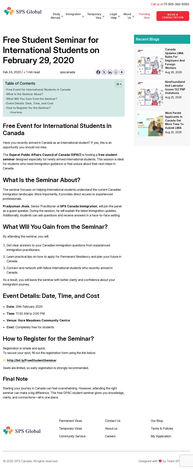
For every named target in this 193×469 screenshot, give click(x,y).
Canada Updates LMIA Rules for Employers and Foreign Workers (175, 59)
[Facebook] (98, 72)
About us (111, 428)
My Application (161, 436)
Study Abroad (55, 15)
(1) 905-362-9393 (176, 4)
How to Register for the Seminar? (28, 107)
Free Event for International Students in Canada (38, 89)
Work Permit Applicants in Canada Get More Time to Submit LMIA (174, 120)
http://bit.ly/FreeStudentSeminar (32, 360)
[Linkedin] (110, 72)
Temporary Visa (94, 15)
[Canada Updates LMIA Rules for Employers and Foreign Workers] (150, 50)
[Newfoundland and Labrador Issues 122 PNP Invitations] (150, 82)
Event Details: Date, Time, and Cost (29, 103)
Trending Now (144, 15)
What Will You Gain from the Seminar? (31, 98)
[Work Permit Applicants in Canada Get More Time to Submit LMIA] (150, 113)
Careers (110, 436)
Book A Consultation (173, 16)
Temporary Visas (70, 428)
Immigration (73, 14)
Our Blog (157, 421)
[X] (104, 72)
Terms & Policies (162, 428)
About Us (127, 15)
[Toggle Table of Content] (116, 84)
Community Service (72, 436)
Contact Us (112, 421)
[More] (121, 72)
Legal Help (113, 15)
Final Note (16, 112)
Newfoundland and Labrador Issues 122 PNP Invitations (175, 87)
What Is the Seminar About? (24, 94)
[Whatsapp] (115, 72)
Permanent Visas (70, 421)
